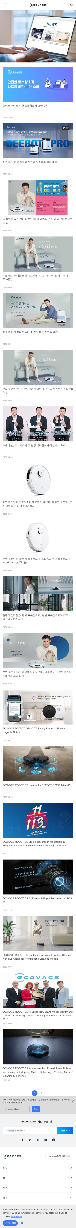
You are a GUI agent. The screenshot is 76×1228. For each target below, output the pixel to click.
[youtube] (46, 1140)
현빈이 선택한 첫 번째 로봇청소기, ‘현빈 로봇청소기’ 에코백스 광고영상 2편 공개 (37, 617)
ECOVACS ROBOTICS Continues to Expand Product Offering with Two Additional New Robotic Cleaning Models (37, 957)
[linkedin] (30, 1140)
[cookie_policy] (22, 1223)
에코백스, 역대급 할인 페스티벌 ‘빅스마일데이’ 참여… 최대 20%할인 (35, 277)
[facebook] (22, 1140)
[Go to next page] (48, 1093)
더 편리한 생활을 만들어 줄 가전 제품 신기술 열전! (31, 332)
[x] (38, 1140)
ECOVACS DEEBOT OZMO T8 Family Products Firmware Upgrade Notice (35, 730)
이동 (36, 1109)
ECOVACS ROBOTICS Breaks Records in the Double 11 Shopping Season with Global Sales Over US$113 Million (34, 844)
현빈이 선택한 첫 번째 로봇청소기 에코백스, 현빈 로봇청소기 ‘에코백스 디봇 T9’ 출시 (36, 560)
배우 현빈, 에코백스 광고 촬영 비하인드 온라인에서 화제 (34, 445)
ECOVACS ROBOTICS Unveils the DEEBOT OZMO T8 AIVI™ (37, 785)
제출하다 (65, 1130)
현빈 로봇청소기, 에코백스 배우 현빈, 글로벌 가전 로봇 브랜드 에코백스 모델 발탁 (37, 674)
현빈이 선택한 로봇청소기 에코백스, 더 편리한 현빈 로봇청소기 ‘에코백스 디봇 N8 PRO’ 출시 (38, 504)
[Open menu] (5, 4)
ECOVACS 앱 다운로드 (59, 1156)
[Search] (71, 5)
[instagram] (53, 1140)
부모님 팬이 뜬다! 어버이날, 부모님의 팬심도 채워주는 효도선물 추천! (38, 390)
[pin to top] (70, 1179)
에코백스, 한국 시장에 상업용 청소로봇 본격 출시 (30, 162)
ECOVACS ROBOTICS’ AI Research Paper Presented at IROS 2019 (37, 900)
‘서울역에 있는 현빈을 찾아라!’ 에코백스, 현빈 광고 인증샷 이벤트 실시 (38, 220)
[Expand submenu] (70, 1168)
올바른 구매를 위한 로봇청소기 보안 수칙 (25, 105)
